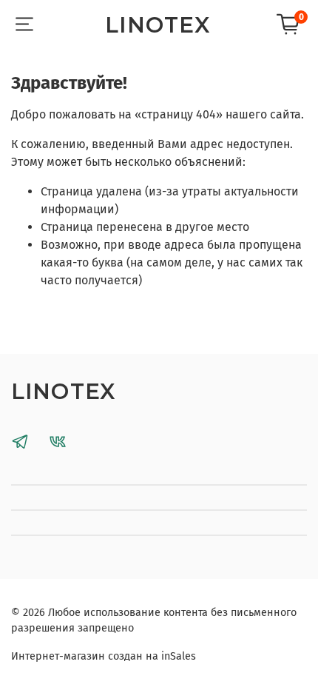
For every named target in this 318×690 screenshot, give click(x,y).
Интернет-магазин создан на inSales (103, 656)
